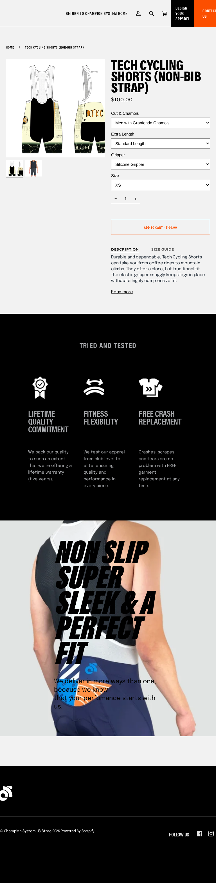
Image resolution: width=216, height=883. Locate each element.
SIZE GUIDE (162, 249)
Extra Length (122, 134)
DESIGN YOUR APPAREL (183, 13)
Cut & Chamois (125, 113)
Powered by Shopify (78, 831)
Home (10, 47)
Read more (122, 292)
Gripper (118, 154)
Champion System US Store (27, 831)
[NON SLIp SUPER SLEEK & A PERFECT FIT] (108, 628)
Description (125, 249)
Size (115, 175)
